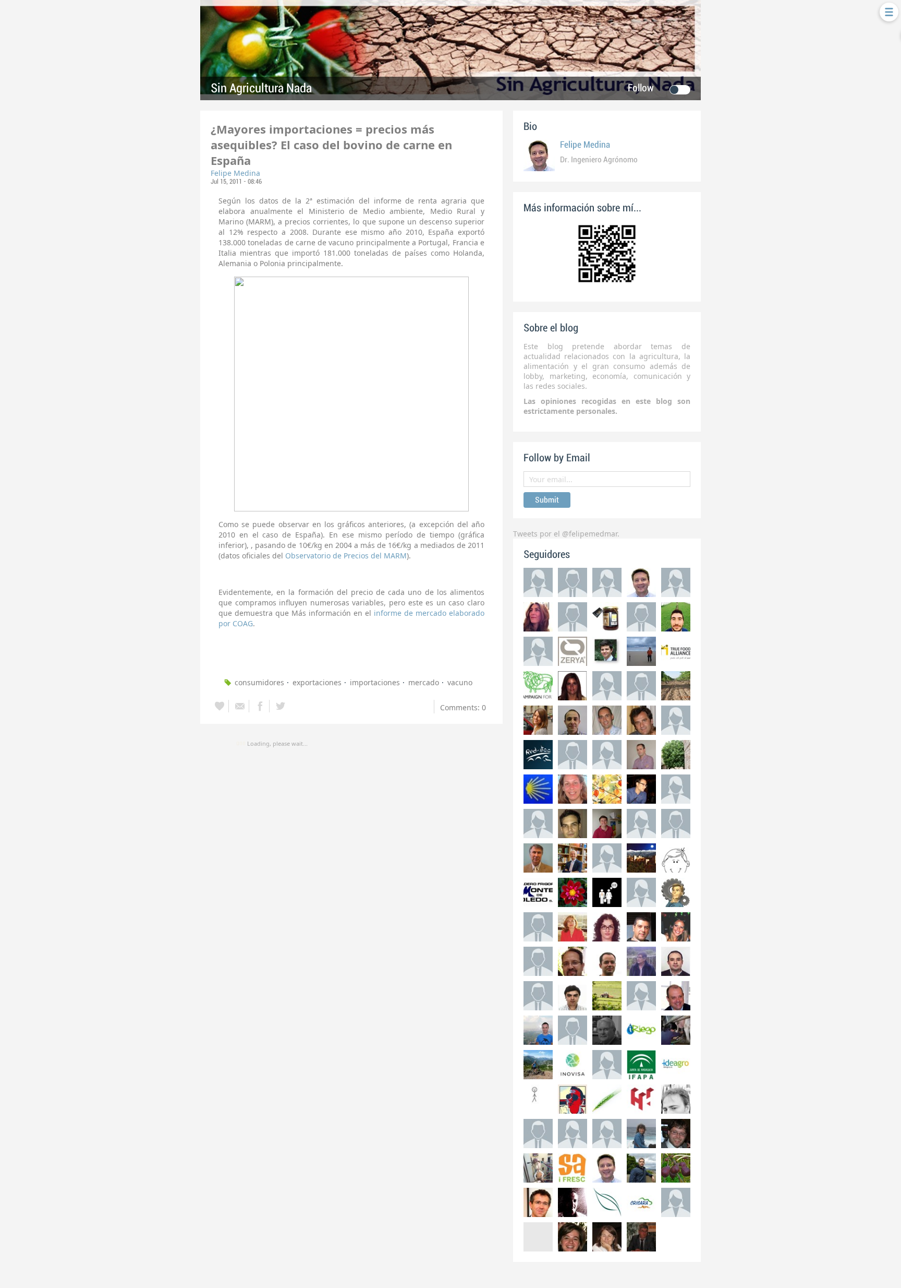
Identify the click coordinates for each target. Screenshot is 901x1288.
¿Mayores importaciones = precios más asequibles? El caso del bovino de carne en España (331, 144)
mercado (423, 682)
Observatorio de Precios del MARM (346, 555)
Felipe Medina (235, 173)
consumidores (259, 682)
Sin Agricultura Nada (261, 88)
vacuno (459, 682)
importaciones (375, 682)
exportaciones (317, 682)
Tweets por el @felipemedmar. (566, 534)
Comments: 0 (463, 707)
